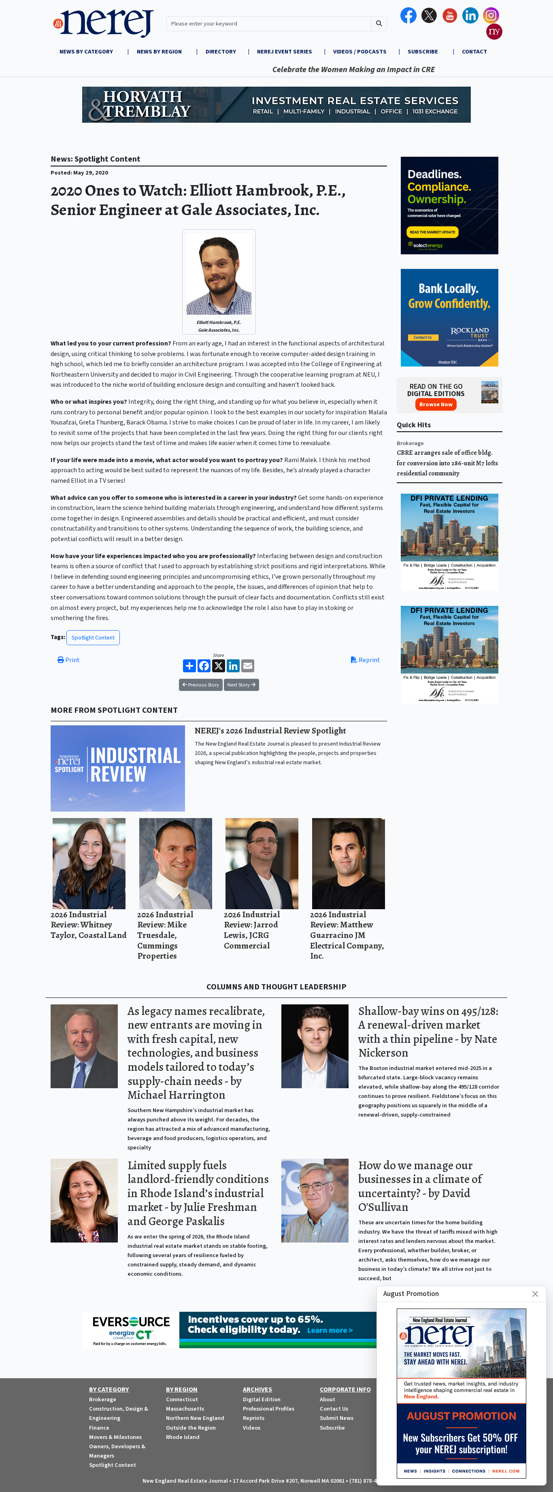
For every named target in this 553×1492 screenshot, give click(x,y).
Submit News (336, 1418)
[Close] (535, 1294)
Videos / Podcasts (360, 51)
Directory (221, 51)
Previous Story (203, 684)
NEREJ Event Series (284, 51)
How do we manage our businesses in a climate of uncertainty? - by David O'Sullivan (420, 1186)
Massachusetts (185, 1409)
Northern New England (195, 1418)
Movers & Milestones (115, 1437)
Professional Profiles (268, 1409)
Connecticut (182, 1399)
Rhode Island (183, 1437)
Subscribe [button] (423, 51)
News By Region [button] (160, 51)
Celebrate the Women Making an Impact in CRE (319, 69)
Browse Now (436, 404)
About (327, 1399)
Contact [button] (474, 51)
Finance (99, 1428)
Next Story (239, 684)
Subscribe (332, 1428)
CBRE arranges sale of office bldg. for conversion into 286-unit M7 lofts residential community (447, 463)
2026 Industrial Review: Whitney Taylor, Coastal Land (89, 924)
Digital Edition (262, 1399)
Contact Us (334, 1409)
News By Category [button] (87, 51)
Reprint (368, 660)
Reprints (253, 1418)
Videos (251, 1428)
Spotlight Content (93, 637)
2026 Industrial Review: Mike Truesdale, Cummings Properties (165, 934)
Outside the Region (191, 1428)
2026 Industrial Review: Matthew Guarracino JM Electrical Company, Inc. (347, 934)
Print (72, 660)
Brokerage (410, 443)
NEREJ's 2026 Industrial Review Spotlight (270, 730)
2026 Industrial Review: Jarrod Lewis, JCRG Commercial (252, 929)
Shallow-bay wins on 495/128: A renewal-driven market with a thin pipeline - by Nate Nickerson (428, 1032)
